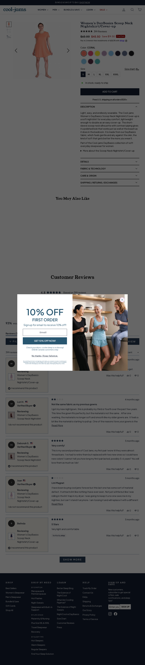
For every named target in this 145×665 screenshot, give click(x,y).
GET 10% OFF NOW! (45, 340)
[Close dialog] (122, 300)
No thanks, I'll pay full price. (45, 355)
